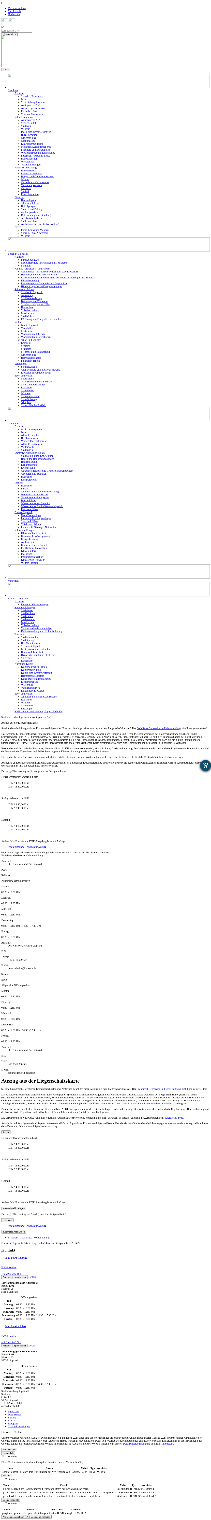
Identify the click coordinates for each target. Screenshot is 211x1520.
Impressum (13, 1411)
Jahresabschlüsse (30, 203)
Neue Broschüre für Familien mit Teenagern (44, 262)
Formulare (7, 1220)
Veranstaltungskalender (33, 102)
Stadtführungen (29, 640)
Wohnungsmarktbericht (33, 334)
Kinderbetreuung (30, 280)
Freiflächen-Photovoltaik (34, 548)
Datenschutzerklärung (134, 1443)
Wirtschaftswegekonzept (33, 441)
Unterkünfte (27, 661)
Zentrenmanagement (31, 429)
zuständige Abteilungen (14, 1232)
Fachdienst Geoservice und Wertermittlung (159, 728)
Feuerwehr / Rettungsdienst (35, 155)
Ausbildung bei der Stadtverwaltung (40, 224)
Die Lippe (26, 708)
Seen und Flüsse (29, 521)
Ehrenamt (26, 342)
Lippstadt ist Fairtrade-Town (36, 372)
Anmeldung (27, 295)
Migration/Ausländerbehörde (36, 146)
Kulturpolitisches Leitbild (34, 666)
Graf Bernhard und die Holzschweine (40, 369)
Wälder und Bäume (31, 524)
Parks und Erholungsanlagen (36, 518)
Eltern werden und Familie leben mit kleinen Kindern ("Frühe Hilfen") (57, 277)
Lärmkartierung (29, 479)
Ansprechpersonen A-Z (33, 108)
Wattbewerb (27, 447)
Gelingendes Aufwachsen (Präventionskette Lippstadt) (49, 271)
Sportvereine (27, 378)
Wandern (25, 393)
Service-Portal (28, 123)
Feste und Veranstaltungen (34, 604)
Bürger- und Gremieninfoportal (37, 176)
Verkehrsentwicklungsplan (35, 497)
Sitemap (12, 1417)
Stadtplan (26, 126)
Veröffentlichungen (31, 164)
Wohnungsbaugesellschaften (36, 337)
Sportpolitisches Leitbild (33, 405)
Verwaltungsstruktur (31, 185)
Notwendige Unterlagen (14, 1208)
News (24, 99)
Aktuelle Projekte (30, 435)
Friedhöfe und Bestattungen (35, 149)
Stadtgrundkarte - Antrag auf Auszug (27, 846)
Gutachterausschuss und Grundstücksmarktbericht (47, 470)
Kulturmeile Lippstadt (32, 690)
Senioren (25, 345)
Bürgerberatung (29, 134)
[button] (109, 83)
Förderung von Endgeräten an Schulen (41, 319)
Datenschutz (14, 1414)
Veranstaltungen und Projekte (36, 381)
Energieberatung (29, 539)
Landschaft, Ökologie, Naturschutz (39, 527)
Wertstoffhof (27, 161)
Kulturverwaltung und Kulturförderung (41, 631)
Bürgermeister (28, 170)
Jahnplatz (26, 402)
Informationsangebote (32, 556)
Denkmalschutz (29, 464)
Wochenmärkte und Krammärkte (38, 152)
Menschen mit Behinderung (35, 351)
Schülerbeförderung (31, 298)
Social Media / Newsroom (34, 233)
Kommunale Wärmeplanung (36, 536)
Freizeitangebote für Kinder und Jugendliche (44, 283)
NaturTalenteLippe (31, 515)
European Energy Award (34, 545)
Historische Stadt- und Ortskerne (38, 655)
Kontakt (12, 1420)
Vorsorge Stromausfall (32, 114)
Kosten (6, 1132)
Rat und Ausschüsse (31, 173)
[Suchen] (9, 34)
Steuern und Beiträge (32, 209)
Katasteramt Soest (174, 757)
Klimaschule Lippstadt (33, 559)
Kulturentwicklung (31, 669)
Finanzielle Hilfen (30, 360)
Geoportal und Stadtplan (33, 473)
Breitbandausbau (30, 438)
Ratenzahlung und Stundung (36, 215)
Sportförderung (29, 399)
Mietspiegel (27, 331)
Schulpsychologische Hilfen (35, 304)
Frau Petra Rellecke (16, 1257)
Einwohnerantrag (30, 194)
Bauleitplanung (29, 461)
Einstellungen (9, 1449)
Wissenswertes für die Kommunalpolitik (42, 506)
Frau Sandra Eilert (15, 1326)
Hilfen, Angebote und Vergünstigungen (41, 286)
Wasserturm (27, 684)
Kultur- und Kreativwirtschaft (36, 672)
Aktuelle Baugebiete (31, 444)
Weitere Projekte (29, 562)
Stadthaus (6, 717)
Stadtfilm (25, 265)
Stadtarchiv (27, 616)
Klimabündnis (28, 551)
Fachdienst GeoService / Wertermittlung (28, 1237)
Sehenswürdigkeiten (31, 646)
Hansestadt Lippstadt (32, 652)
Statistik (25, 191)
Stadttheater (27, 610)
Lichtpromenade (29, 681)
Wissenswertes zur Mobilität (35, 503)
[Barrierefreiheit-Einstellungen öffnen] (205, 765)
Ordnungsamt (28, 140)
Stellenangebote (29, 221)
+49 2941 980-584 (11, 1273)
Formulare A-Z (29, 111)
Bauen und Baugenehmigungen (37, 458)
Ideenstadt (26, 554)
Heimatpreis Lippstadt (32, 675)
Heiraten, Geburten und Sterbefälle (39, 274)
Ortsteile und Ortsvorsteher (35, 182)
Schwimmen (27, 390)
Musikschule (14, 11)
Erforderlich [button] (8, 1453)
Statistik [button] (7, 1475)
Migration (26, 348)
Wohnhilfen (27, 328)
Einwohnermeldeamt (32, 143)
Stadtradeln (27, 449)
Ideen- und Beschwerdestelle (36, 131)
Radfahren (26, 387)
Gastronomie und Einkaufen (35, 649)
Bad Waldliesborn (30, 643)
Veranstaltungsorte (30, 687)
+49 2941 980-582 (11, 1342)
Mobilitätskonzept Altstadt (34, 494)
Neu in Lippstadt (30, 325)
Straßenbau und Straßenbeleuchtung (40, 491)
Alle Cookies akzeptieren (38, 1517)
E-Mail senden (8, 1267)
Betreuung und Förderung (34, 301)
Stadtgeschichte (29, 366)
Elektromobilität (29, 509)
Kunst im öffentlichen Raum (36, 678)
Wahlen (25, 179)
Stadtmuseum (28, 619)
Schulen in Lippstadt (32, 292)
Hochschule (14, 14)
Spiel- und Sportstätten (33, 384)
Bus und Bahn (28, 500)
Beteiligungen (28, 206)
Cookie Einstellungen (19, 1426)
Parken (24, 488)
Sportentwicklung (30, 396)
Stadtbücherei (28, 316)
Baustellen (26, 476)
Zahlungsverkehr (30, 212)
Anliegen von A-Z (30, 105)
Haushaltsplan (28, 200)
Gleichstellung (28, 137)
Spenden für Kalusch (32, 96)
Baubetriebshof (29, 158)
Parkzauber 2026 (30, 259)
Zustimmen (11, 1456)
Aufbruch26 (27, 542)
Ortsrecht (26, 188)
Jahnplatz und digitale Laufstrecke (39, 696)
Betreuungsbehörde (31, 357)
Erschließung (28, 467)
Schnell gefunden (22, 717)
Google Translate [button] (11, 1500)
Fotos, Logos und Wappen (35, 230)
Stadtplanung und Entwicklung (37, 455)
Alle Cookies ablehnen (13, 1517)
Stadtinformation (29, 637)
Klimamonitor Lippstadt (33, 533)
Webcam (25, 128)
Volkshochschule (17, 8)
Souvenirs (26, 658)
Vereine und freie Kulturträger (36, 628)
